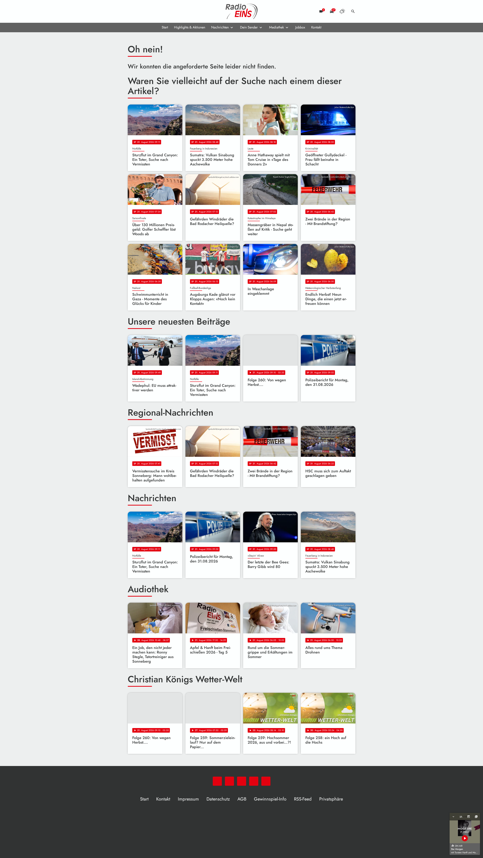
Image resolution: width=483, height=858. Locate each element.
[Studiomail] (154, 11)
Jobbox (300, 27)
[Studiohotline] (162, 11)
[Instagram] (146, 11)
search (353, 11)
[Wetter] (342, 11)
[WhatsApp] (131, 11)
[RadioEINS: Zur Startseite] (242, 11)
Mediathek (276, 27)
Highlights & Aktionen (189, 27)
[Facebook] (139, 11)
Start (165, 27)
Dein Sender (249, 27)
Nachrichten (220, 27)
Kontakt (316, 27)
